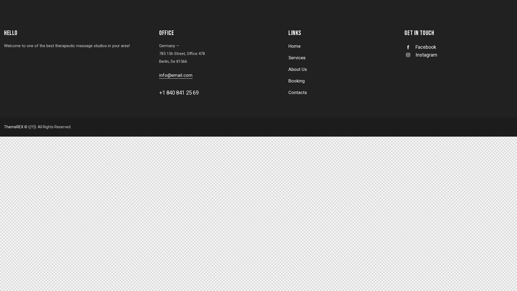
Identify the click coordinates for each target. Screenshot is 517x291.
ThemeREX (13, 127)
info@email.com (176, 75)
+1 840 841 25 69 (179, 92)
